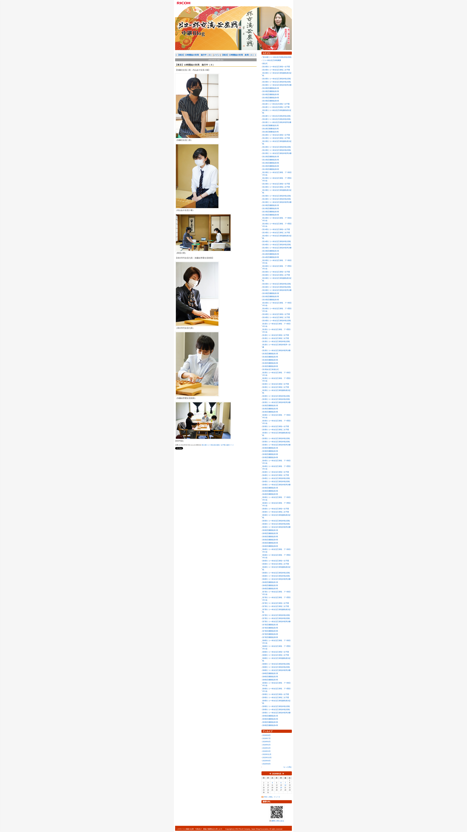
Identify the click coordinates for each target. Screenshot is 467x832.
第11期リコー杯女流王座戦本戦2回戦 (276, 119)
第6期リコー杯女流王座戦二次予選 (275, 564)
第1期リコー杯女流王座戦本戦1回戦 (276, 341)
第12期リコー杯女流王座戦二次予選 (276, 138)
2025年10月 (267, 757)
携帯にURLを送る (278, 821)
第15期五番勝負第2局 (270, 296)
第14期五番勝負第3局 (270, 257)
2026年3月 (266, 751)
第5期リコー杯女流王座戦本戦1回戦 (276, 521)
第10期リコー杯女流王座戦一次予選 (276, 67)
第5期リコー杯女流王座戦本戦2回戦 (276, 524)
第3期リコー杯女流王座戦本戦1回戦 (276, 438)
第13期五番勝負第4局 (270, 215)
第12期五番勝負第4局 (270, 166)
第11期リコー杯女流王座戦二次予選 (276, 107)
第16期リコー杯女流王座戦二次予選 (276, 317)
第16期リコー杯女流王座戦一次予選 (276, 314)
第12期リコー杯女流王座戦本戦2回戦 (276, 150)
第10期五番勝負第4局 (270, 98)
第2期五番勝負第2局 (270, 409)
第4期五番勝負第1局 (270, 488)
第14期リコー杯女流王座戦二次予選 (276, 232)
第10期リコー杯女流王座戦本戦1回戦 (276, 79)
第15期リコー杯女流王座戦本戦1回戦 (276, 284)
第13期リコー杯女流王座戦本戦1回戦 (276, 196)
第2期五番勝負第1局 (270, 405)
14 (285, 785)
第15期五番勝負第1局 (270, 293)
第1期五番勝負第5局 (270, 366)
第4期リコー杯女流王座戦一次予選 (275, 472)
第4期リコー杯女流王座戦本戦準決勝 (276, 485)
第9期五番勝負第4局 (270, 725)
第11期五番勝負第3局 (270, 132)
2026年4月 (266, 748)
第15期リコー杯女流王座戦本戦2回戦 (276, 287)
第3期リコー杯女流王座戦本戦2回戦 (276, 442)
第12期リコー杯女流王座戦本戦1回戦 (276, 147)
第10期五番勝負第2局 (270, 91)
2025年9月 (266, 761)
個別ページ (230, 445)
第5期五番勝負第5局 (270, 543)
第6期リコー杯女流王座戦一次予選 (275, 561)
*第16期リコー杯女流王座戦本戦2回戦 (276, 57)
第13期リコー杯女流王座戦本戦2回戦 (276, 199)
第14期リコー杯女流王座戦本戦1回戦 (276, 241)
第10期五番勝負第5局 (270, 101)
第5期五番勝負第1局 (270, 530)
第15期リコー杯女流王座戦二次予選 (276, 275)
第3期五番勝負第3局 (270, 454)
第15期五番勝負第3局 (270, 300)
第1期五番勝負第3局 (270, 360)
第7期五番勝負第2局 (270, 628)
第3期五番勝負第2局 (270, 451)
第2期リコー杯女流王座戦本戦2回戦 (276, 399)
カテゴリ (266, 53)
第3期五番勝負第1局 (270, 448)
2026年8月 (266, 735)
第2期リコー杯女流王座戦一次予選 (275, 384)
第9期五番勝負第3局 (270, 722)
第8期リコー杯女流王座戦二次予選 (275, 655)
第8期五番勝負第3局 (270, 680)
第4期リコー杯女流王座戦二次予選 (275, 475)
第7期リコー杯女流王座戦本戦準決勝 (276, 621)
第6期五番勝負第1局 (270, 582)
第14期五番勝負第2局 (270, 254)
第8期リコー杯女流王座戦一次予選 (275, 652)
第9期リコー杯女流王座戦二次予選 (275, 697)
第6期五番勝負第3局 (270, 589)
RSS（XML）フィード (272, 797)
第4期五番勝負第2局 (270, 491)
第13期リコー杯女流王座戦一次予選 (276, 184)
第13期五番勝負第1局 (270, 205)
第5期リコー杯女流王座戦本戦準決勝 (276, 527)
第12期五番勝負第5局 (270, 169)
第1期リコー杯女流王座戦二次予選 (275, 338)
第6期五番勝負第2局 (270, 585)
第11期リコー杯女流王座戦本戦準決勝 (276, 122)
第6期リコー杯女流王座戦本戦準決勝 (276, 579)
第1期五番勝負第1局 (270, 354)
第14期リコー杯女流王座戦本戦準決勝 (277, 248)
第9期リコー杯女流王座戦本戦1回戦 (276, 706)
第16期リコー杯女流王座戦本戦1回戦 (276, 320)
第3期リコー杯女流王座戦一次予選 (275, 426)
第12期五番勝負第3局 (270, 163)
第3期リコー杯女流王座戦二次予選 (275, 430)
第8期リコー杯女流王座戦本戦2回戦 (276, 667)
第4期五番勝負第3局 (270, 494)
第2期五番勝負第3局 (270, 412)
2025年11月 (266, 754)
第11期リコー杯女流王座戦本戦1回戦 (276, 116)
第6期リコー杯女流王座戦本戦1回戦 (276, 573)
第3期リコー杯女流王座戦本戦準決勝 (276, 445)
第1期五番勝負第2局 (270, 357)
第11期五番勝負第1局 (270, 125)
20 (281, 787)
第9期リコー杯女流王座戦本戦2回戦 (276, 709)
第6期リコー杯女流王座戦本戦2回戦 (276, 576)
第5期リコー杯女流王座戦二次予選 (275, 512)
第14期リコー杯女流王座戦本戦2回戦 (276, 245)
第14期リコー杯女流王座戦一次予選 (276, 229)
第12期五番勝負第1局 (270, 157)
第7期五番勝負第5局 (270, 637)
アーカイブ (267, 731)
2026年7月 (266, 738)
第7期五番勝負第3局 (270, 631)
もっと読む (287, 767)
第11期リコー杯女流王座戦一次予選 (213, 445)
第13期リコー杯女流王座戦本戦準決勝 (277, 202)
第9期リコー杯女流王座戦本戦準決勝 (276, 713)
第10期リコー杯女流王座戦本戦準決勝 (277, 85)
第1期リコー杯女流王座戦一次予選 (275, 335)
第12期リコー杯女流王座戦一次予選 (276, 135)
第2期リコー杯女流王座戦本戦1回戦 (276, 396)
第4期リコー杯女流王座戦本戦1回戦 (276, 478)
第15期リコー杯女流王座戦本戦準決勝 (277, 290)
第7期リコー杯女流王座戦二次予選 (275, 606)
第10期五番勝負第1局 (270, 88)
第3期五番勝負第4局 (270, 457)
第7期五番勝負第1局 (270, 625)
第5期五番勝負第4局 (270, 540)
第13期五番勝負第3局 (270, 212)
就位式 (264, 63)
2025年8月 (266, 764)
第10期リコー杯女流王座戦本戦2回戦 (276, 82)
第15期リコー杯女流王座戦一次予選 (276, 272)
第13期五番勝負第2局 (270, 208)
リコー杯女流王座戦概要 (271, 60)
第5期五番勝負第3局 (270, 536)
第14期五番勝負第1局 (270, 251)
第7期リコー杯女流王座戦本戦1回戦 (276, 615)
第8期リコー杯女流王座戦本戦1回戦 (276, 664)
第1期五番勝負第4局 (270, 363)
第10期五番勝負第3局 (270, 94)
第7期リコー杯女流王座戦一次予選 (275, 603)
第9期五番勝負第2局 (270, 719)
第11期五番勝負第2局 (270, 129)
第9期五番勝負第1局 (270, 716)
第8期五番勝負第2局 (270, 677)
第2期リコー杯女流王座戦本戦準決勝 (276, 402)
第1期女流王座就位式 (270, 369)
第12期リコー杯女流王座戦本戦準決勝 (277, 153)
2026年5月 (266, 745)
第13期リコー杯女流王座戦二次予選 (276, 187)
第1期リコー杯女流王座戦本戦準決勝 (276, 350)
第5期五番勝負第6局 (270, 546)
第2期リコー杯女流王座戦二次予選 (275, 387)
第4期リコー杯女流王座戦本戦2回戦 (276, 481)
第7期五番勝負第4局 (270, 634)
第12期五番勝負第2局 (270, 160)
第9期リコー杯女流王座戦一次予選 (275, 694)
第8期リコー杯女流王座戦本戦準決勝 (276, 670)
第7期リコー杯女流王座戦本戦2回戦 (276, 618)
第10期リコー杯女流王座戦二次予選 (276, 70)
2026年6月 (266, 742)
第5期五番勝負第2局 (270, 533)
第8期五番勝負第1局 (270, 673)
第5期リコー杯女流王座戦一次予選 (275, 509)
